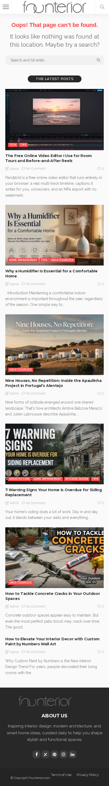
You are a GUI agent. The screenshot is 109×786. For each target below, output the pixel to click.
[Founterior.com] (54, 6)
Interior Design (76, 479)
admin (14, 169)
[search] (102, 7)
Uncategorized (62, 260)
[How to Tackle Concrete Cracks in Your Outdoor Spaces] (54, 557)
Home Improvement (23, 260)
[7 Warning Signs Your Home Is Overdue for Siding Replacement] (54, 454)
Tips (23, 145)
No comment (36, 169)
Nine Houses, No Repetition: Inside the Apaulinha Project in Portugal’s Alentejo (53, 383)
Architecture (19, 479)
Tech (12, 145)
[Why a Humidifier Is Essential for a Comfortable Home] (54, 235)
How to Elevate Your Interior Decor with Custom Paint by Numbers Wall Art (52, 641)
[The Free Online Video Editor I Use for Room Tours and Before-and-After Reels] (54, 119)
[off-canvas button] (6, 7)
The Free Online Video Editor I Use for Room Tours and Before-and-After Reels (48, 158)
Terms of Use (61, 775)
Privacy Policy (88, 775)
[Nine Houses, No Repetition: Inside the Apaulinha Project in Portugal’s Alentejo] (54, 344)
